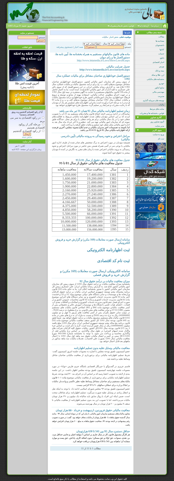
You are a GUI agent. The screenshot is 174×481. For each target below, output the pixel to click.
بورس (161, 66)
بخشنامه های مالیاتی (155, 79)
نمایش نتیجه (27, 137)
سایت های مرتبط (157, 109)
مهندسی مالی (158, 92)
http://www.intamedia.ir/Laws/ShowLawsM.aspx (103, 60)
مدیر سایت (159, 126)
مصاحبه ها (160, 41)
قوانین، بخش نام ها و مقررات (121, 26)
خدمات (161, 54)
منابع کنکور (159, 88)
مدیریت (161, 96)
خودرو (161, 83)
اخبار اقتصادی (158, 62)
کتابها (162, 49)
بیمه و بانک (159, 71)
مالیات (161, 105)
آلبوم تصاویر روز (157, 122)
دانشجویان (159, 45)
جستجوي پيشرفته (64, 47)
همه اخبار (78, 47)
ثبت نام (161, 139)
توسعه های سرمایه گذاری (153, 100)
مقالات (161, 37)
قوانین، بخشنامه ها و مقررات (152, 113)
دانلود (162, 58)
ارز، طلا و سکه (158, 75)
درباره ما (155, 26)
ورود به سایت (158, 134)
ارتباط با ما (144, 26)
